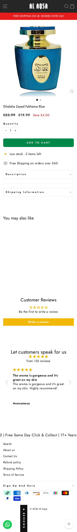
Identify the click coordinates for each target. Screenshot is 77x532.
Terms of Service (13, 475)
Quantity (11, 123)
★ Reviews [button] (24, 518)
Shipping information (25, 192)
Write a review (38, 322)
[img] (38, 356)
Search (7, 444)
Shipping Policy (13, 469)
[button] (7, 382)
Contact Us (10, 456)
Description (16, 174)
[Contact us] (7, 524)
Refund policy (12, 462)
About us (9, 450)
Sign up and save (19, 485)
